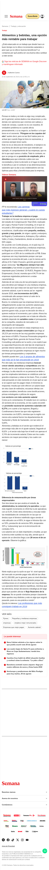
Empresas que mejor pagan (13, 627)
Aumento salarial (34, 627)
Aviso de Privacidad (11, 846)
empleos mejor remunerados (25, 623)
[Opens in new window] (8, 839)
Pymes (5, 618)
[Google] (3, 839)
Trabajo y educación (18, 26)
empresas (7, 623)
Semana (5, 26)
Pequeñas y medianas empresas (24, 618)
